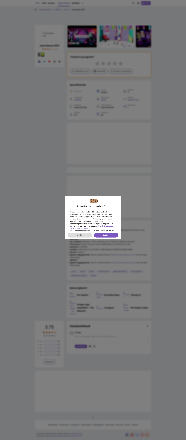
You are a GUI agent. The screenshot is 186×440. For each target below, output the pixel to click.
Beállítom (80, 235)
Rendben (106, 235)
